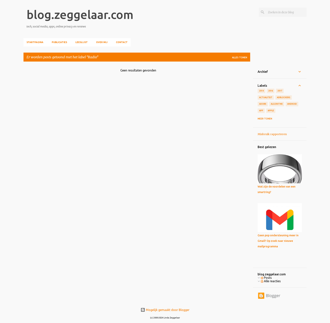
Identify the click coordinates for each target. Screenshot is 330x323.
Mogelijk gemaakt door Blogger (167, 310)
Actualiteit (265, 97)
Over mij (102, 42)
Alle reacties (272, 281)
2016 (270, 91)
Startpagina (35, 42)
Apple (271, 110)
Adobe (262, 104)
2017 (279, 91)
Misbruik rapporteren (272, 134)
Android (292, 104)
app (261, 110)
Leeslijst (81, 42)
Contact (122, 42)
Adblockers (283, 97)
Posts (267, 277)
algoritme (277, 104)
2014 (261, 91)
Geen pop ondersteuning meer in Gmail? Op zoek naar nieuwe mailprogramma (278, 241)
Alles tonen (239, 57)
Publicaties (59, 42)
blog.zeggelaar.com (80, 14)
